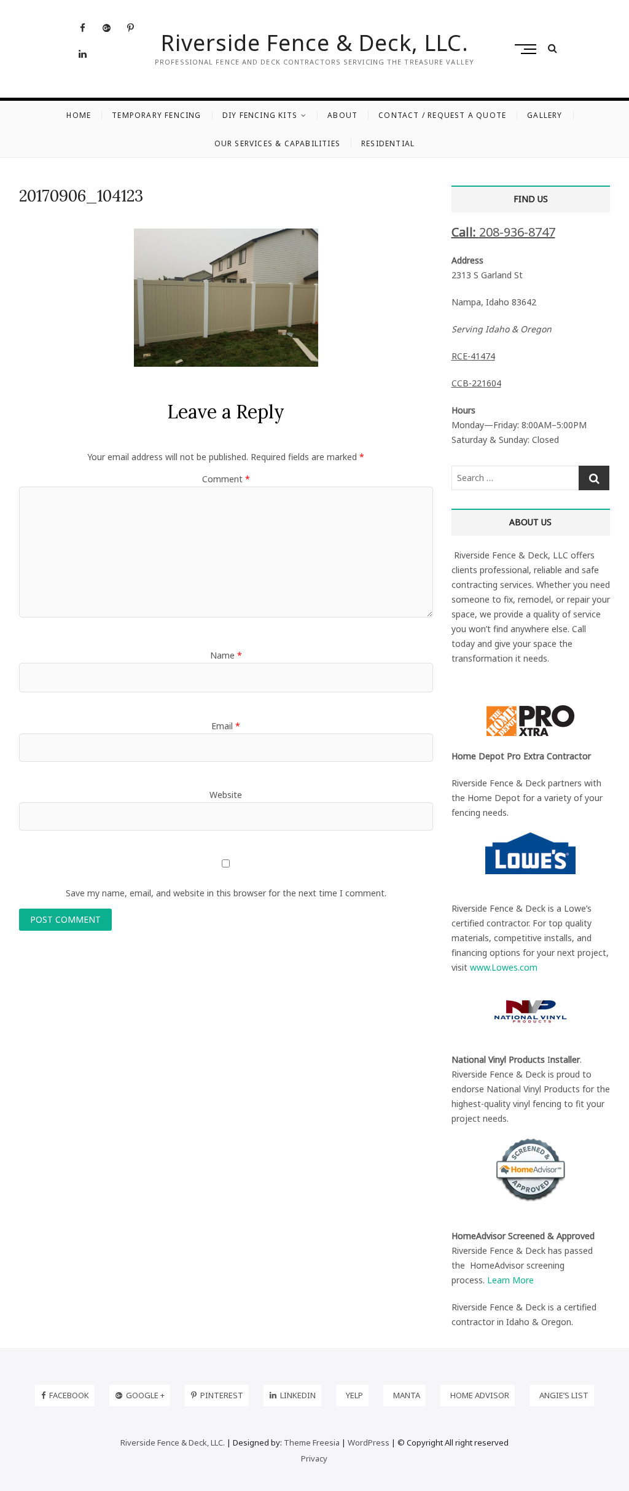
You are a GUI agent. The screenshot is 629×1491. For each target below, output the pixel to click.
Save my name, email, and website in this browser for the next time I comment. (226, 893)
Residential (388, 143)
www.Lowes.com (503, 967)
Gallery (544, 115)
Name (226, 655)
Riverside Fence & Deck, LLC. (315, 43)
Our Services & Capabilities (277, 143)
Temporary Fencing (156, 115)
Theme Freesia (312, 1442)
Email (225, 726)
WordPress (368, 1442)
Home (78, 115)
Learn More (510, 1280)
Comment (226, 479)
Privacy (314, 1458)
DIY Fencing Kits (259, 115)
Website (225, 794)
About (342, 115)
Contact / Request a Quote (442, 115)
